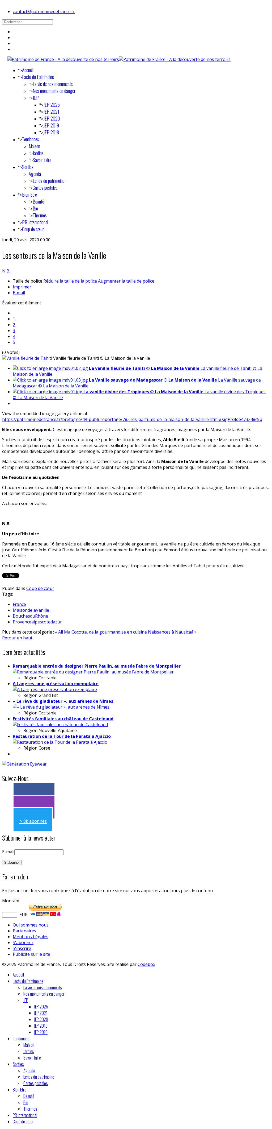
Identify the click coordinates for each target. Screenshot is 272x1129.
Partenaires (24, 931)
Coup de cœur (33, 229)
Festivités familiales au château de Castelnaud (63, 719)
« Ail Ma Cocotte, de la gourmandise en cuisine (101, 632)
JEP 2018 (51, 132)
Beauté (38, 201)
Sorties (27, 166)
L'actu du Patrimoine (38, 76)
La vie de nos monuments (53, 83)
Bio (35, 208)
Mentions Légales (30, 937)
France (19, 604)
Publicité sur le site (31, 954)
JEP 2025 (51, 104)
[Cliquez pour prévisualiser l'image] (27, 358)
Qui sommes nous (31, 925)
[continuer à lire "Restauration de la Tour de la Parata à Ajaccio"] (60, 742)
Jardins (38, 153)
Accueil (27, 70)
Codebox (146, 964)
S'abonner (23, 942)
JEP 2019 (51, 125)
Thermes (40, 215)
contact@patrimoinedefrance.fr (44, 11)
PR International (35, 222)
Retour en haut (17, 638)
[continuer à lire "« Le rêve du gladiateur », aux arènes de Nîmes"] (61, 707)
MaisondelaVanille (31, 610)
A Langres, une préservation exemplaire (56, 684)
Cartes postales (45, 187)
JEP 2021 (51, 111)
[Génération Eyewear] (24, 764)
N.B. (6, 271)
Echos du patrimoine (49, 180)
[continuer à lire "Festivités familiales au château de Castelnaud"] (60, 724)
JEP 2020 (51, 118)
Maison (34, 146)
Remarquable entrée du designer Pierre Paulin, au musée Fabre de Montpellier (97, 666)
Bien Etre (29, 194)
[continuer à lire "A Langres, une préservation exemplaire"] (55, 689)
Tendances (30, 139)
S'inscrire (22, 948)
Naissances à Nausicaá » (172, 632)
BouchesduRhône (30, 616)
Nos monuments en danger (54, 90)
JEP (36, 97)
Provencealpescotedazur (37, 622)
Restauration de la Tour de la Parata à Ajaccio (62, 736)
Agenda (35, 173)
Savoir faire (42, 159)
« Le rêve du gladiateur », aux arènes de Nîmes (63, 701)
